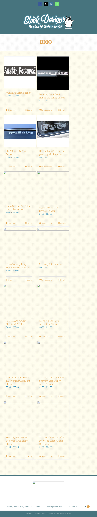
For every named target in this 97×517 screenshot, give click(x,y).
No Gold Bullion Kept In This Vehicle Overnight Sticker (18, 381)
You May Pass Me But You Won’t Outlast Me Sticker (17, 440)
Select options (13, 110)
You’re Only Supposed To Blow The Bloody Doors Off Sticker (52, 440)
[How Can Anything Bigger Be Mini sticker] (20, 244)
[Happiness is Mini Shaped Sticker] (53, 187)
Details (29, 110)
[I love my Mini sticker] (53, 244)
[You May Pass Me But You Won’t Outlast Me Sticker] (20, 417)
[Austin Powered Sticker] (20, 72)
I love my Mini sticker (50, 264)
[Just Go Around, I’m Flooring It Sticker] (20, 301)
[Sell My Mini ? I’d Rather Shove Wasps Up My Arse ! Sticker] (53, 357)
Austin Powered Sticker (18, 92)
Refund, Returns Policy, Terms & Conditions (23, 506)
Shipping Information (54, 506)
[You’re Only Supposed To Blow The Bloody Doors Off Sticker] (53, 417)
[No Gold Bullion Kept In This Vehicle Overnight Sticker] (20, 357)
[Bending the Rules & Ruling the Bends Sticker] (53, 73)
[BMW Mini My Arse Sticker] (20, 131)
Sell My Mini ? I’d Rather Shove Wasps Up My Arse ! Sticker (51, 381)
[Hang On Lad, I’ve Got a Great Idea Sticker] (20, 186)
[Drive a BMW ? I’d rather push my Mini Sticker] (53, 131)
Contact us (73, 506)
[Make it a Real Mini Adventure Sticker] (53, 301)
